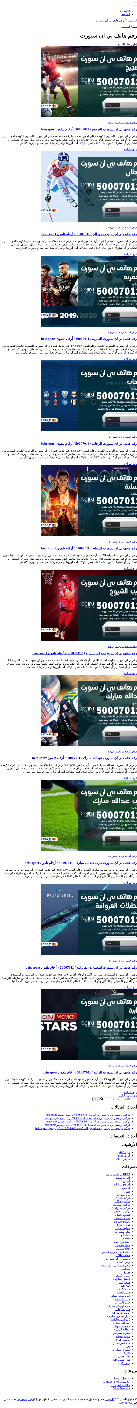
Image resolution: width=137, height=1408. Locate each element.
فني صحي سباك (120, 1295)
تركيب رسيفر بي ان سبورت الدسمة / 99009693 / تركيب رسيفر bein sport (87, 1124)
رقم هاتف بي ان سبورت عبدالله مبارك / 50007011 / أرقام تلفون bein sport (84, 758)
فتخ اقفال (124, 1285)
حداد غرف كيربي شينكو (116, 1251)
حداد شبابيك (123, 1248)
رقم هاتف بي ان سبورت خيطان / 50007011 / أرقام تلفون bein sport (89, 234)
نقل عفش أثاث (121, 1359)
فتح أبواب (124, 1282)
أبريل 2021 (124, 1155)
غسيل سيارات (121, 1278)
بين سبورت (123, 1194)
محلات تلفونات (121, 1326)
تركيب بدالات (122, 1201)
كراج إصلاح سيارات (118, 1315)
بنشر (127, 1191)
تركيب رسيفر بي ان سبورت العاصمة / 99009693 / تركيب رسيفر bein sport (87, 1118)
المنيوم (126, 1187)
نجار (127, 1346)
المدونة (125, 14)
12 (127, 1095)
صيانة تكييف (122, 1275)
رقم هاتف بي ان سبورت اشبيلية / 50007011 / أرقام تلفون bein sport (89, 548)
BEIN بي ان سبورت (118, 1174)
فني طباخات (122, 1299)
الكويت (109, 1399)
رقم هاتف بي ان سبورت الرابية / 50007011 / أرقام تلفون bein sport (90, 1072)
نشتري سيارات (121, 1349)
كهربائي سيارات (120, 1319)
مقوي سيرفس (121, 1332)
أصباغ (126, 1181)
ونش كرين (124, 1363)
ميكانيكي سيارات (120, 1342)
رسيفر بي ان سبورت (117, 1258)
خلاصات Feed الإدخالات (116, 1381)
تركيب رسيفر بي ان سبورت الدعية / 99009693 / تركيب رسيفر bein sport (88, 1121)
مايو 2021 (124, 1152)
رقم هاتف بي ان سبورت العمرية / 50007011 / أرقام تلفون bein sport (89, 339)
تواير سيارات (122, 1231)
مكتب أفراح (123, 1339)
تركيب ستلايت (121, 1204)
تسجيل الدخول (121, 1378)
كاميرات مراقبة (120, 1312)
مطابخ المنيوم (122, 1329)
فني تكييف (123, 1289)
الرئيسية (125, 10)
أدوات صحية (123, 1177)
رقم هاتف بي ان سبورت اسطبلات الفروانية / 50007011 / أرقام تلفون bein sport (81, 967)
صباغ (127, 1272)
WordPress (126, 1402)
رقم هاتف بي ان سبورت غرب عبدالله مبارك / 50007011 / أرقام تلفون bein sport (80, 863)
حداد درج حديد (121, 1241)
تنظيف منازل (122, 1228)
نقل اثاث (125, 1353)
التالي (122, 1095)
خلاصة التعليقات (120, 1385)
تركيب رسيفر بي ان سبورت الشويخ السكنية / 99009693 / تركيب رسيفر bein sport (82, 1128)
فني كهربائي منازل (119, 1305)
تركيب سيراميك (120, 1208)
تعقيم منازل (123, 1224)
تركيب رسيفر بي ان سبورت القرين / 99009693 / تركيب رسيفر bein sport (88, 1114)
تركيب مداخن (122, 1211)
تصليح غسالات (121, 1221)
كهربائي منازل (121, 1322)
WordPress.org (121, 1388)
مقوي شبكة (123, 1336)
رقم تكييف (123, 1262)
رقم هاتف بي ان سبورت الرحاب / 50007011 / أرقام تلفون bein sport (89, 443)
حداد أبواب (124, 1235)
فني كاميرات (122, 1302)
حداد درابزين (122, 1238)
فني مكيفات (122, 1309)
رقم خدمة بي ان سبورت (122, 122)
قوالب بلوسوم (25, 1399)
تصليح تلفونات (122, 1218)
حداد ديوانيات (122, 1245)
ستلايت (125, 1268)
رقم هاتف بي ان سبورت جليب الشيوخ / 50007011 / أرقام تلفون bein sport (84, 653)
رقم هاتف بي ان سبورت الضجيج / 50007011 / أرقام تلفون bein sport (89, 129)
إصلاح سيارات (121, 1184)
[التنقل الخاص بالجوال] (135, 2)
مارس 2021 (123, 1158)
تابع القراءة (130, 149)
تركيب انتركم (122, 1197)
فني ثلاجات (123, 1292)
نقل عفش (124, 1356)
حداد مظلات (123, 1255)
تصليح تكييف (122, 1214)
